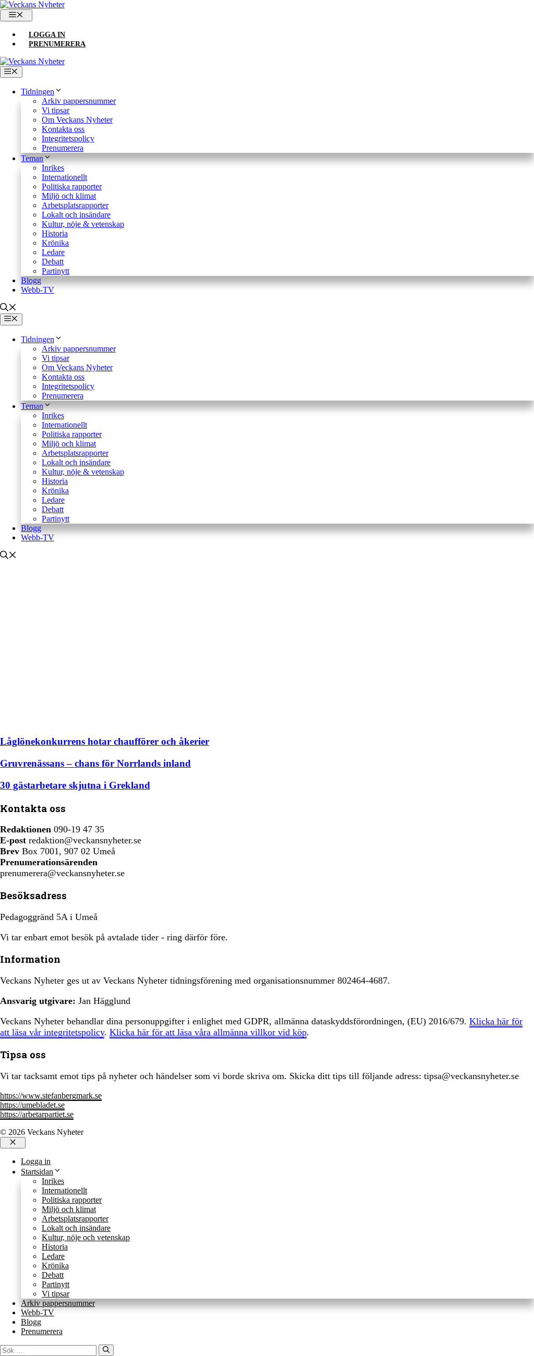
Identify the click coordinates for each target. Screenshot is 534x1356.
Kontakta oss (63, 129)
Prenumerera (57, 44)
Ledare (53, 252)
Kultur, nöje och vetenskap (86, 1237)
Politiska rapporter (72, 186)
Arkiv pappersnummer (79, 100)
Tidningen (37, 91)
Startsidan (37, 1171)
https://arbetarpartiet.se (37, 1114)
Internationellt (64, 177)
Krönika (55, 242)
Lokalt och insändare (76, 214)
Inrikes (53, 167)
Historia (55, 233)
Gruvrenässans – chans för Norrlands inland (95, 763)
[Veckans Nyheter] (32, 4)
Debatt (53, 261)
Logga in (47, 35)
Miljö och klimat (69, 195)
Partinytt (55, 271)
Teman (32, 158)
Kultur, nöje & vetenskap (83, 224)
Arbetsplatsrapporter (75, 205)
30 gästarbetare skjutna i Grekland (75, 785)
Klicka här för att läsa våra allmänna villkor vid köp (208, 1032)
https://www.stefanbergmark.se (51, 1095)
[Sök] (106, 1350)
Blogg (31, 280)
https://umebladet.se (32, 1104)
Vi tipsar (55, 110)
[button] (8, 308)
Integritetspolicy (68, 138)
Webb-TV (37, 289)
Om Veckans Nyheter (77, 119)
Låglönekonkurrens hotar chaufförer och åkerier (104, 741)
